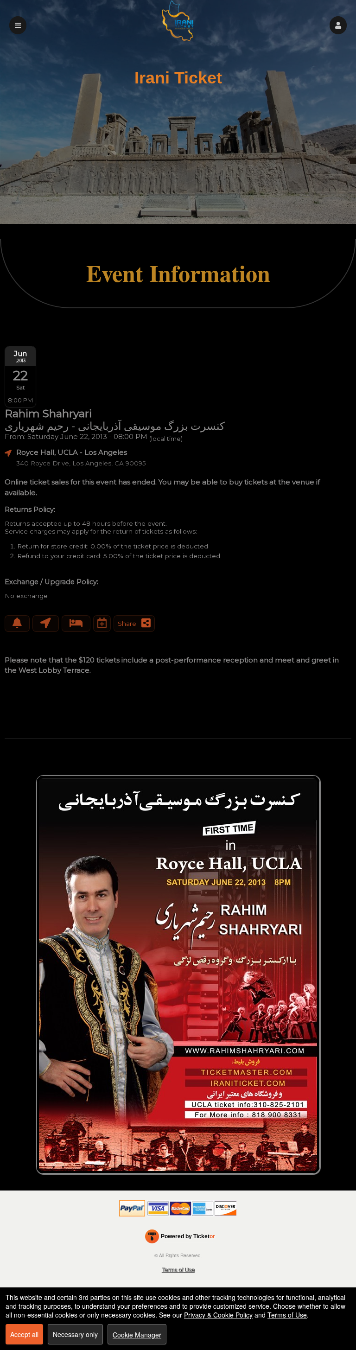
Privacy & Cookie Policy (218, 1314)
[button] (338, 25)
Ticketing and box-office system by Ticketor (180, 1238)
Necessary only (75, 1334)
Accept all (24, 1334)
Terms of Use (178, 1269)
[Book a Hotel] (76, 623)
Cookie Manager (137, 1334)
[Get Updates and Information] (17, 623)
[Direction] (45, 623)
